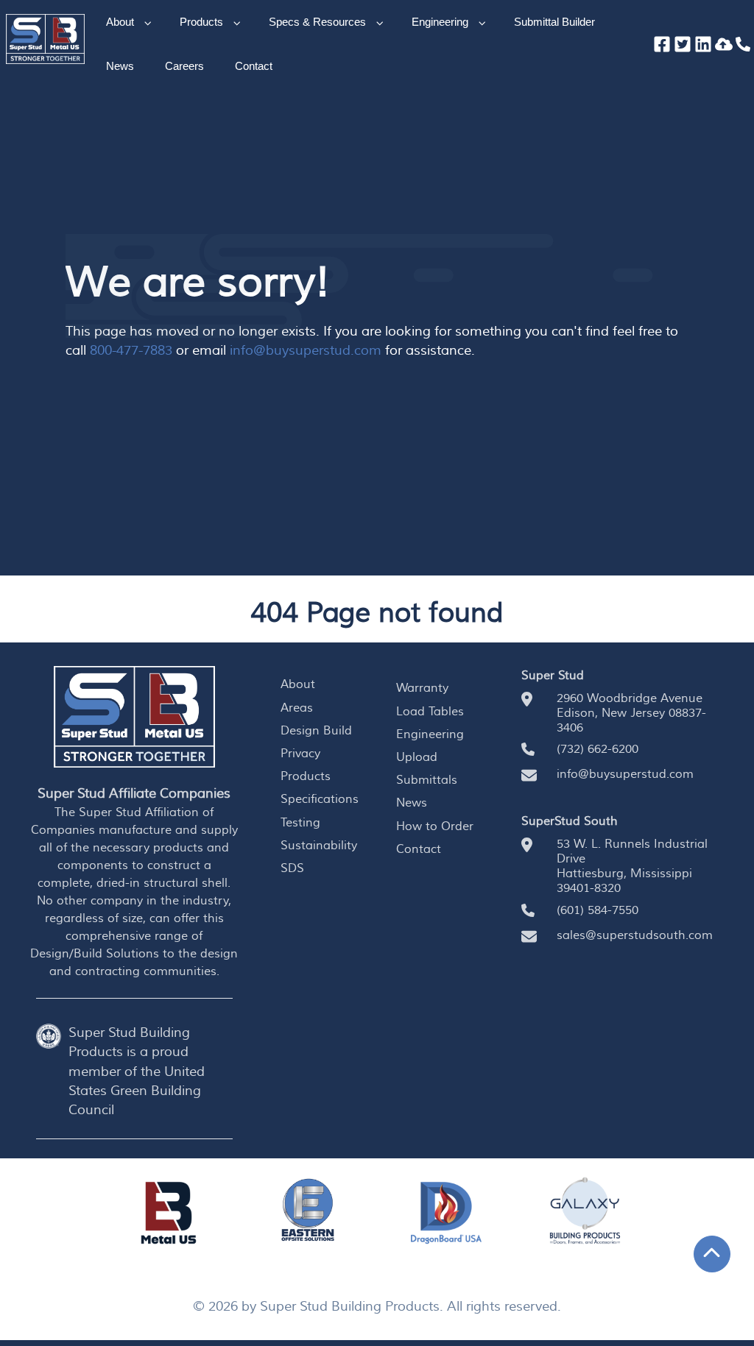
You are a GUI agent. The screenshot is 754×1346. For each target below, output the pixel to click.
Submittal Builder (554, 21)
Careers (184, 66)
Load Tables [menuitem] (430, 711)
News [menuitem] (411, 803)
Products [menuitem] (306, 776)
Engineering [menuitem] (430, 734)
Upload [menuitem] (416, 757)
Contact (253, 66)
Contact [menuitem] (418, 849)
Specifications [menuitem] (320, 799)
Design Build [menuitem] (316, 730)
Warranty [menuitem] (422, 688)
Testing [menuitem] (300, 822)
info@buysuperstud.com (305, 350)
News (120, 66)
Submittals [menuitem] (426, 780)
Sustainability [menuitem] (319, 845)
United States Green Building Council (136, 1091)
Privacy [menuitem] (300, 753)
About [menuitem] (298, 684)
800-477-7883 (131, 350)
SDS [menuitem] (292, 868)
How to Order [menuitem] (434, 826)
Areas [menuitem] (297, 708)
